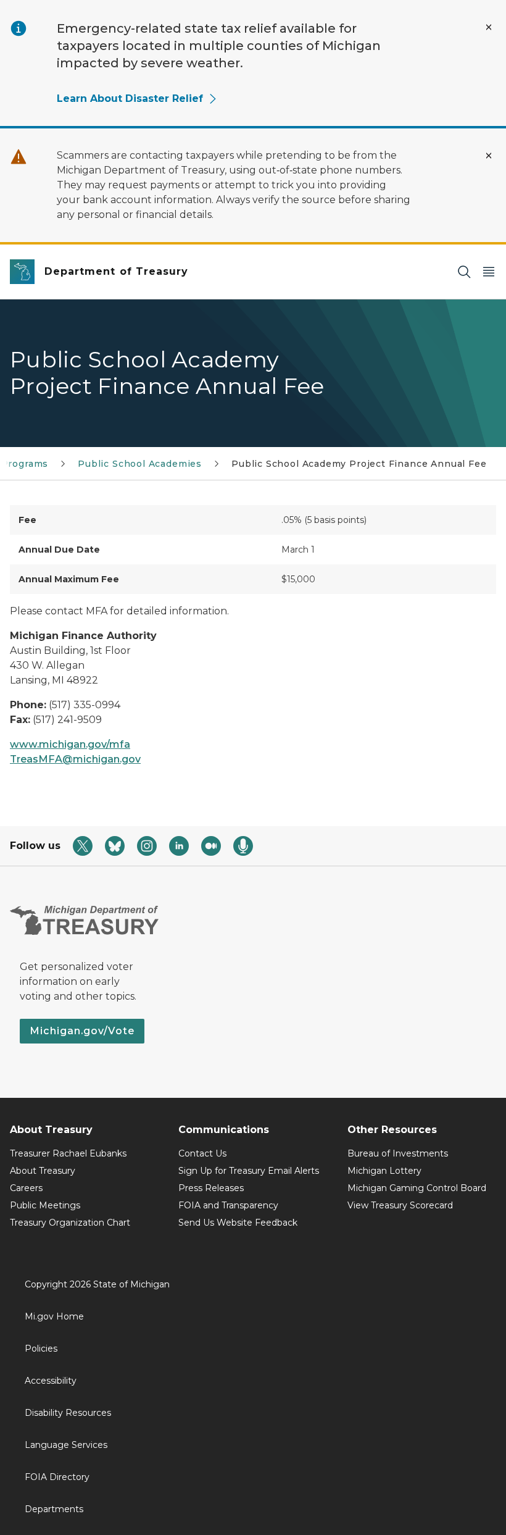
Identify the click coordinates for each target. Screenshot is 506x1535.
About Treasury (42, 1170)
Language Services (66, 1444)
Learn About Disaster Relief (130, 98)
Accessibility (51, 1380)
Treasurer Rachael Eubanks (68, 1153)
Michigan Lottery (384, 1170)
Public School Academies (140, 463)
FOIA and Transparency (228, 1205)
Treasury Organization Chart (70, 1222)
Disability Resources (68, 1412)
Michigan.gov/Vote (82, 1031)
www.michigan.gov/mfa (70, 744)
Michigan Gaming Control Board (416, 1188)
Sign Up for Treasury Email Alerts (248, 1170)
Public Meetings (45, 1205)
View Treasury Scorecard (400, 1205)
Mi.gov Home (54, 1316)
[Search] (464, 272)
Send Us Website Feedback (237, 1222)
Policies (41, 1348)
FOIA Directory (57, 1477)
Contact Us (202, 1153)
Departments (54, 1509)
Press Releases (211, 1188)
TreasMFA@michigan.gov (75, 759)
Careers (26, 1188)
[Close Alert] (488, 27)
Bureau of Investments (397, 1153)
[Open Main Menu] (488, 272)
